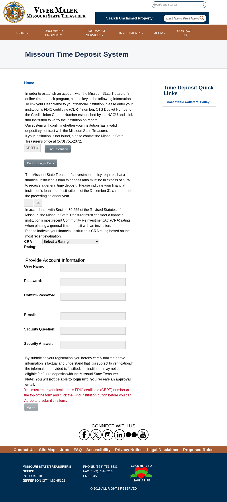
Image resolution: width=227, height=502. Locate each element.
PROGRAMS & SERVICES (94, 33)
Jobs (64, 450)
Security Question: (39, 329)
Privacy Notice (129, 450)
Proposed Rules (198, 450)
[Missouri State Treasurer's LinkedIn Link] (119, 434)
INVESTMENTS (130, 33)
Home (29, 83)
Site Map (47, 450)
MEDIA (158, 33)
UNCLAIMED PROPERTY (54, 33)
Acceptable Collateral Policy (188, 102)
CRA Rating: (30, 244)
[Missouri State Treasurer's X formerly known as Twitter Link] (96, 434)
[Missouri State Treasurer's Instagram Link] (107, 434)
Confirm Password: (40, 295)
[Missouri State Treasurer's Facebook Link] (84, 434)
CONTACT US (184, 33)
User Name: (34, 266)
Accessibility (98, 450)
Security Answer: (38, 344)
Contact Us (24, 450)
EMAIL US (90, 476)
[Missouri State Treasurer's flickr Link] (131, 434)
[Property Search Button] (201, 18)
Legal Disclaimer (163, 450)
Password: (33, 281)
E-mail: (30, 315)
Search (204, 4)
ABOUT (21, 33)
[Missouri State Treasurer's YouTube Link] (143, 434)
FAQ (78, 450)
